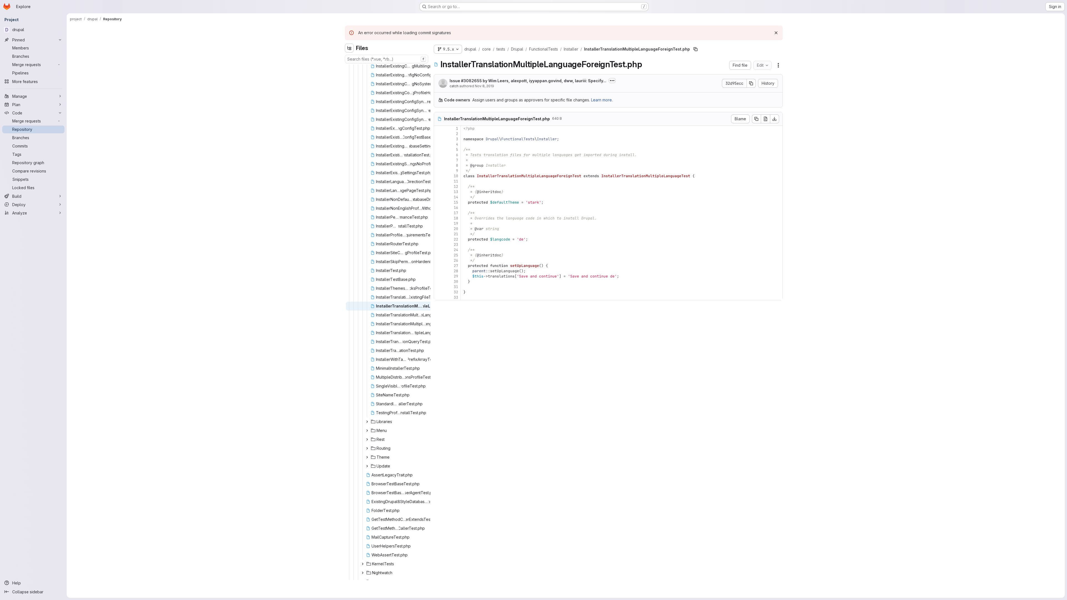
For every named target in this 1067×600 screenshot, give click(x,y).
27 (456, 265)
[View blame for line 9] (438, 170)
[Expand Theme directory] (367, 457)
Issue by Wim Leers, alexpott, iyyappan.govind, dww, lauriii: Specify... (528, 80)
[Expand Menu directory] (367, 430)
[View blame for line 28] (438, 271)
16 (456, 207)
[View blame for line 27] (438, 265)
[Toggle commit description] (612, 80)
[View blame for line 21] (438, 234)
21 (456, 234)
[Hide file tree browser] (349, 48)
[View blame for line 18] (438, 218)
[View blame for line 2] (438, 133)
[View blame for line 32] (438, 292)
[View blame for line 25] (438, 255)
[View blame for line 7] (438, 160)
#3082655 (471, 80)
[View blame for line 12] (438, 186)
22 (456, 239)
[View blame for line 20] (438, 228)
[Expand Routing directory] (367, 448)
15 (456, 202)
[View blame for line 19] (438, 223)
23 (456, 244)
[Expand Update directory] (367, 466)
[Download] (774, 118)
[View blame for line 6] (438, 155)
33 (456, 297)
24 (456, 250)
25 (456, 255)
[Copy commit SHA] (751, 83)
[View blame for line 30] (438, 281)
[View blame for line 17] (438, 213)
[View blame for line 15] (438, 202)
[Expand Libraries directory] (367, 421)
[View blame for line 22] (438, 239)
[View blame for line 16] (438, 207)
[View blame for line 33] (438, 297)
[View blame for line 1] (438, 128)
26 (456, 260)
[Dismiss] (776, 32)
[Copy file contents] (756, 118)
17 (456, 213)
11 (456, 181)
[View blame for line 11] (438, 181)
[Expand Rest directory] (367, 439)
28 (456, 271)
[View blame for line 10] (438, 176)
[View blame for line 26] (438, 260)
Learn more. (602, 100)
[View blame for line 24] (438, 249)
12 (456, 186)
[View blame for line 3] (438, 139)
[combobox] (386, 59)
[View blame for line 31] (438, 286)
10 (456, 176)
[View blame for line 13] (438, 191)
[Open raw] (765, 118)
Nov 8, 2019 (484, 86)
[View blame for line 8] (438, 165)
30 (456, 281)
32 (456, 292)
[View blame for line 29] (438, 276)
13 (456, 191)
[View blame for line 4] (438, 144)
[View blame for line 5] (438, 149)
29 (456, 276)
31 (456, 286)
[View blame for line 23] (438, 244)
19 (456, 223)
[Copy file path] (695, 49)
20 (456, 228)
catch (454, 86)
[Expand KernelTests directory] (362, 564)
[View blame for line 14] (438, 197)
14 (456, 197)
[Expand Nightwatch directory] (362, 572)
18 (456, 218)
